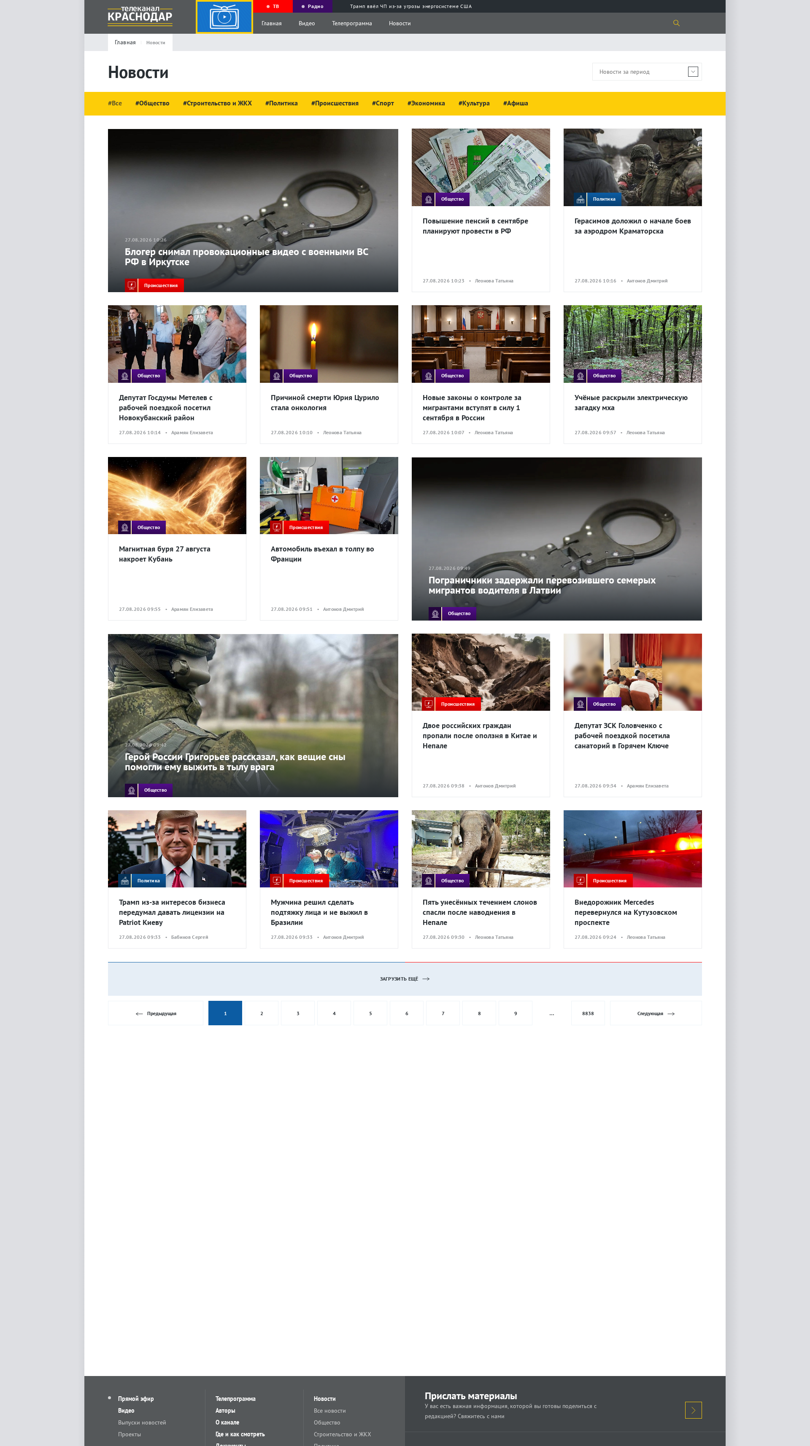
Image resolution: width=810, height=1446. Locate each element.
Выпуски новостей (142, 1422)
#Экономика (426, 103)
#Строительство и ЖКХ (217, 103)
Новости (400, 23)
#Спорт (383, 103)
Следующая (650, 1013)
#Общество (152, 103)
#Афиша (515, 103)
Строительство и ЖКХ (342, 1434)
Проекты (129, 1434)
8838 (588, 1013)
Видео (307, 23)
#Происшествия (335, 103)
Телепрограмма (352, 23)
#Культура (474, 103)
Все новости (330, 1410)
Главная (272, 23)
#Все (115, 103)
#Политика (281, 103)
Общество (327, 1422)
